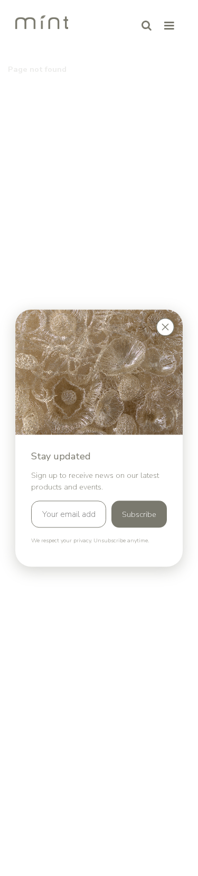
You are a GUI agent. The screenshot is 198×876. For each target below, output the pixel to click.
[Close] (165, 326)
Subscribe (139, 514)
